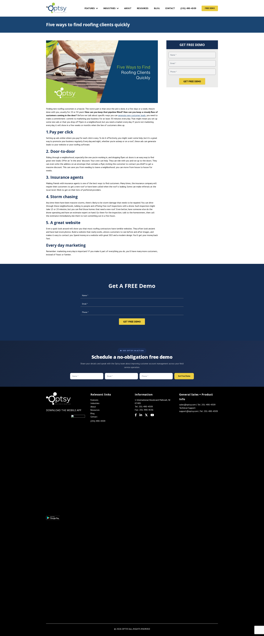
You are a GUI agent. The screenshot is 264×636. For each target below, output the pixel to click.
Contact (170, 8)
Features (90, 8)
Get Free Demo (192, 81)
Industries (109, 8)
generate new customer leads (132, 115)
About (128, 8)
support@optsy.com (188, 411)
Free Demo (210, 8)
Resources (142, 8)
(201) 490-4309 (188, 8)
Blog (157, 8)
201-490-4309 (146, 406)
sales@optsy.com (187, 404)
